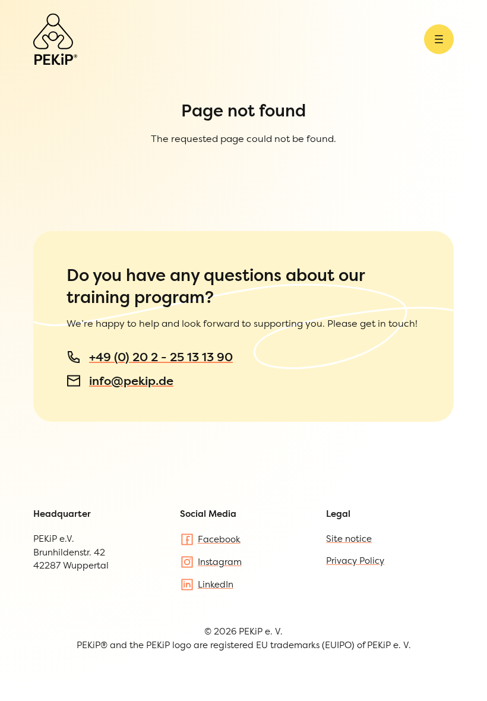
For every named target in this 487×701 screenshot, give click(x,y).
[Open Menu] (439, 39)
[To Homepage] (55, 39)
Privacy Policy (355, 560)
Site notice (349, 538)
